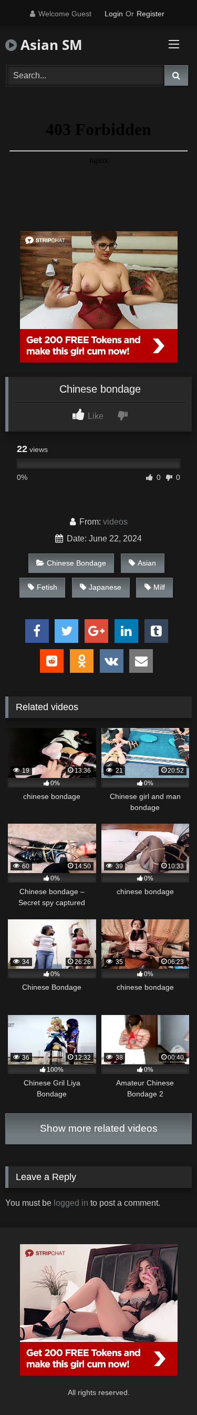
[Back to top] (164, 1383)
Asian (147, 563)
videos (115, 521)
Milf (159, 587)
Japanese (105, 587)
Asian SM (49, 44)
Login (114, 13)
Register (150, 13)
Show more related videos (99, 1128)
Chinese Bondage (76, 563)
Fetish (47, 587)
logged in (71, 1202)
